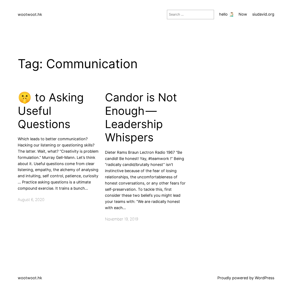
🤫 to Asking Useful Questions (51, 111)
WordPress (264, 278)
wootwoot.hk (30, 14)
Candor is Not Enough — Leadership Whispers (141, 117)
